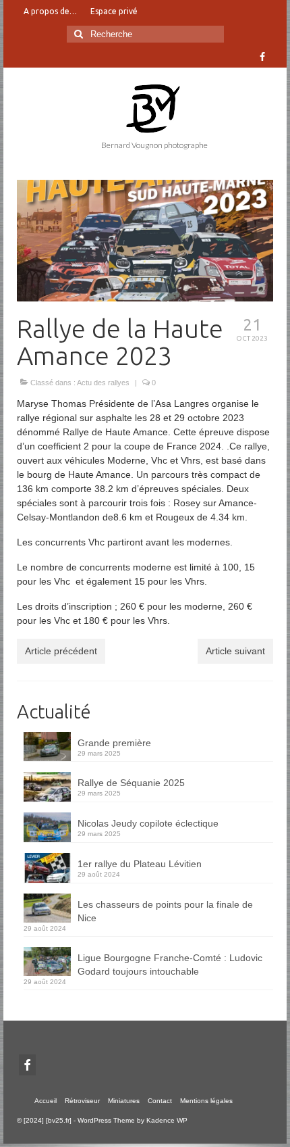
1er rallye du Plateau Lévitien (140, 863)
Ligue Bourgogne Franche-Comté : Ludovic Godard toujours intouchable (170, 964)
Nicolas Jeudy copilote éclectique (148, 823)
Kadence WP (166, 1120)
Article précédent (61, 650)
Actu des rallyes (103, 383)
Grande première (114, 742)
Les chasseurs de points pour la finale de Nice (165, 911)
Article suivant (235, 650)
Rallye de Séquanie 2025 (131, 782)
